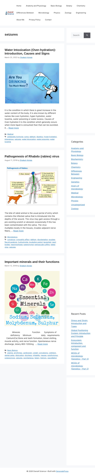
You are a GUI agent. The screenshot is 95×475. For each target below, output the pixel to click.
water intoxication (29, 139)
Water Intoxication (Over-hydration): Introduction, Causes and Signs (30, 51)
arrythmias (18, 353)
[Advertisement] (80, 90)
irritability (36, 355)
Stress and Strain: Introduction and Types (79, 323)
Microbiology (43, 13)
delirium (33, 137)
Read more (14, 128)
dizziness (28, 355)
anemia (10, 353)
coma (26, 137)
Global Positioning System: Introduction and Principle (80, 333)
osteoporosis (10, 358)
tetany (37, 358)
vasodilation (52, 358)
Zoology (68, 13)
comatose (11, 240)
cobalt (35, 353)
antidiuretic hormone (15, 137)
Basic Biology (56, 6)
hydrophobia (23, 242)
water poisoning (43, 139)
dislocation (19, 355)
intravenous (9, 139)
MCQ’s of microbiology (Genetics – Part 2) (80, 366)
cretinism (52, 353)
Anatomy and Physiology (36, 6)
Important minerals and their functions (32, 262)
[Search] (87, 35)
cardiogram (27, 353)
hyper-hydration (50, 137)
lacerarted (47, 242)
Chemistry (81, 6)
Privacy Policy (34, 20)
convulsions (43, 353)
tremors (43, 358)
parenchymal (29, 245)
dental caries (9, 355)
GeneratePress (62, 471)
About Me (20, 20)
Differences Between (25, 13)
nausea (43, 355)
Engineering (81, 13)
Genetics (75, 182)
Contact (48, 20)
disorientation (42, 240)
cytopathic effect (22, 240)
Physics (57, 13)
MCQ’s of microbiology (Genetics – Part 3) (80, 356)
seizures (18, 139)
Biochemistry (77, 159)
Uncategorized (78, 205)
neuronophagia (17, 245)
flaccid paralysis (11, 242)
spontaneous (28, 358)
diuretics (39, 137)
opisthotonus (52, 355)
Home (18, 6)
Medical (10, 134)
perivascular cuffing (42, 245)
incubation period (36, 242)
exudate (52, 240)
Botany (69, 6)
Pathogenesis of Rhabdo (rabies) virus (32, 156)
